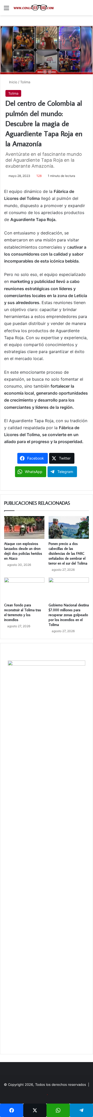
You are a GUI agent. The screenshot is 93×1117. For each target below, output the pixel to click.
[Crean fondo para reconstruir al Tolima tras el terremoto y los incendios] (24, 588)
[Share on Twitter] (35, 1110)
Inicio (12, 82)
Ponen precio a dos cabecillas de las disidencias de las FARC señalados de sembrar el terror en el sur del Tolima (68, 553)
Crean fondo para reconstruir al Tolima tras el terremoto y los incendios (22, 612)
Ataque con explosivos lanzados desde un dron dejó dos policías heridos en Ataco (23, 551)
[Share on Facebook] (11, 1110)
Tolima (25, 82)
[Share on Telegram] (81, 1110)
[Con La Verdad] (33, 8)
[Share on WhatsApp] (58, 1110)
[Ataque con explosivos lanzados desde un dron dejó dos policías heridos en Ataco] (24, 527)
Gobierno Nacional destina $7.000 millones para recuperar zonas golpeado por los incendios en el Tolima (69, 615)
